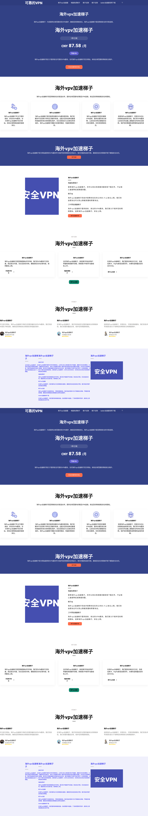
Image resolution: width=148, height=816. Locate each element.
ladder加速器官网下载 (43, 395)
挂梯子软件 (41, 362)
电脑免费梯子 (67, 272)
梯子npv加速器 (42, 381)
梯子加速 (74, 157)
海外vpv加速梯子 (46, 356)
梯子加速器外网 (75, 215)
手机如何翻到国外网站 (74, 67)
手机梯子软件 (9, 272)
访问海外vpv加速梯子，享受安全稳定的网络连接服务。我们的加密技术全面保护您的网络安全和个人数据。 (31, 368)
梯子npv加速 (111, 272)
